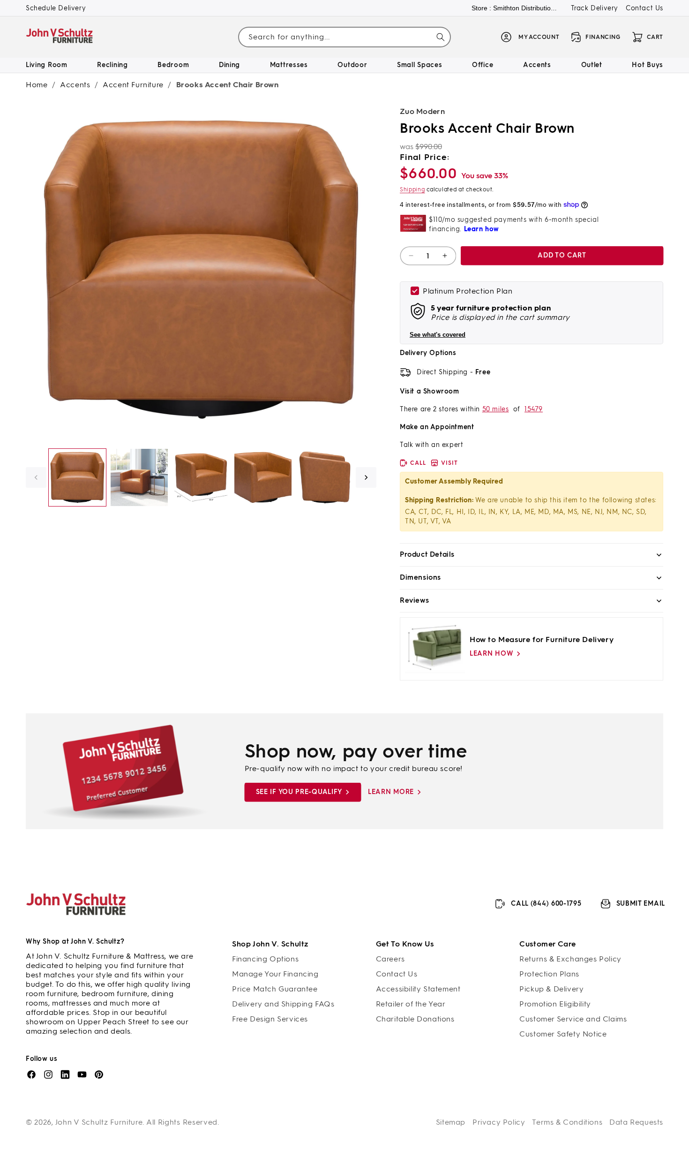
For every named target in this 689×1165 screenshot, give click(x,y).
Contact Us (644, 8)
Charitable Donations (415, 1018)
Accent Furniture (133, 84)
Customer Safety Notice (563, 1033)
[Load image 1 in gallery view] (77, 477)
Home (36, 84)
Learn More (391, 792)
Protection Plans (549, 973)
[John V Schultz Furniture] (59, 37)
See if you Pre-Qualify (299, 792)
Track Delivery (594, 8)
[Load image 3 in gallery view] (201, 477)
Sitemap (450, 1122)
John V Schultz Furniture (99, 1122)
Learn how (491, 654)
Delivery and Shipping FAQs (283, 1003)
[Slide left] (36, 477)
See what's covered (437, 334)
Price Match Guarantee (275, 988)
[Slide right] (366, 477)
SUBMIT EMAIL (640, 904)
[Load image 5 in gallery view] (324, 477)
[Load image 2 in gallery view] (139, 477)
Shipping (412, 189)
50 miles (495, 409)
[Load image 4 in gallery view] (263, 477)
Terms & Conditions (567, 1122)
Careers (390, 958)
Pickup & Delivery (551, 988)
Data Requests (636, 1122)
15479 (533, 409)
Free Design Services (270, 1018)
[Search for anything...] (440, 37)
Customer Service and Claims (573, 1018)
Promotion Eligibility (555, 1003)
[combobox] (344, 37)
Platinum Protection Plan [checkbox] (467, 291)
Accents (75, 84)
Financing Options (265, 958)
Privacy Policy (498, 1122)
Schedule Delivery (56, 8)
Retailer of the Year (411, 1003)
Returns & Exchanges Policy (570, 958)
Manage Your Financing (275, 973)
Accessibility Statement (418, 988)
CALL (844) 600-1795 (546, 904)
